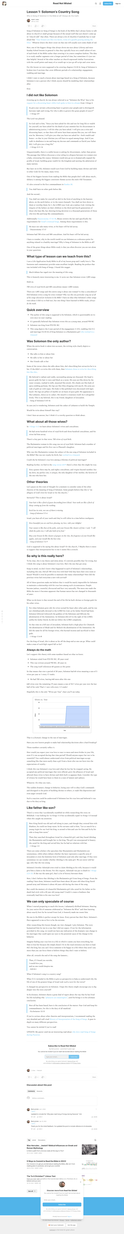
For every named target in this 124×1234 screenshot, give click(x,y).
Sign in (118, 3)
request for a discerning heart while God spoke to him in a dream (53, 103)
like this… (34, 372)
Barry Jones (35, 19)
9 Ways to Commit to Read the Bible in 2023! (46, 1161)
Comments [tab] (31, 1091)
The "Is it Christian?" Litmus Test (41, 1176)
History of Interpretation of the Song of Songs (68, 1019)
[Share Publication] (100, 3)
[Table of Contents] (2, 617)
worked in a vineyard (71, 455)
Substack (52, 1230)
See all (30, 1191)
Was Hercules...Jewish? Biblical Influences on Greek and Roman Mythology (52, 1146)
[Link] (24, 95)
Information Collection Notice (61, 1211)
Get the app (71, 1225)
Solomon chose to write (75, 369)
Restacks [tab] (39, 1091)
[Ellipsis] (96, 1109)
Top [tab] (29, 1140)
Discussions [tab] (41, 1140)
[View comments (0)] (45, 1170)
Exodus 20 (68, 184)
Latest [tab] (34, 1140)
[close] (80, 1182)
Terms (67, 1220)
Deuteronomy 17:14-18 (46, 218)
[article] (62, 1151)
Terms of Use (71, 1209)
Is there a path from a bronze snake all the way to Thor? (45, 1151)
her (86, 369)
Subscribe (108, 3)
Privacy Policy (77, 1211)
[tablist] (35, 1091)
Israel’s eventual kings (50, 221)
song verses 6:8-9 (59, 464)
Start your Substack (57, 1225)
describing (91, 369)
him (28, 372)
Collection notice (76, 1220)
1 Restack (39, 1070)
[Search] (96, 3)
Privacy (62, 1220)
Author (33, 1111)
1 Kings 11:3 (34, 426)
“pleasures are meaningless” (56, 997)
